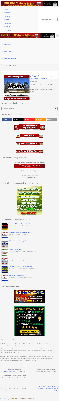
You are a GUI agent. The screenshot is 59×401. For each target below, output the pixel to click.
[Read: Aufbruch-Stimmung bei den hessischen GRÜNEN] (16, 87)
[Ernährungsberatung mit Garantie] (29, 321)
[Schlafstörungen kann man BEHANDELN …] (29, 200)
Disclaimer (50, 386)
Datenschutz (45, 386)
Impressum (56, 386)
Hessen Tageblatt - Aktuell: (10, 371)
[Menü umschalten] (35, 9)
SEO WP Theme (39, 388)
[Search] (57, 19)
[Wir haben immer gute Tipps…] (29, 296)
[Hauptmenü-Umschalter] (57, 35)
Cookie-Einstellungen (5, 398)
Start (40, 386)
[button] (7, 119)
